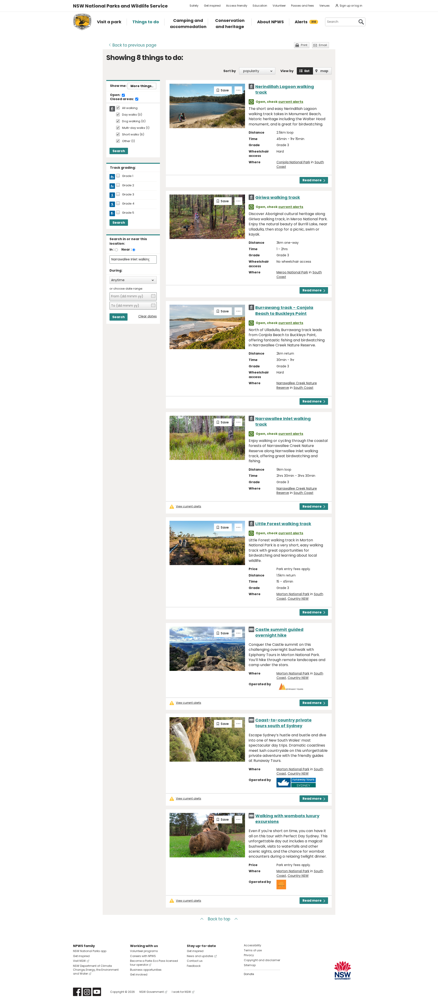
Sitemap (250, 965)
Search (118, 151)
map (324, 71)
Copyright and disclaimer (262, 960)
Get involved (138, 974)
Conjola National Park (293, 162)
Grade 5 (128, 213)
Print (304, 45)
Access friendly (236, 6)
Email (323, 45)
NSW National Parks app (89, 951)
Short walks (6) (133, 135)
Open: (115, 95)
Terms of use (253, 950)
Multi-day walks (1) (135, 128)
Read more (312, 180)
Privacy (249, 955)
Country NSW (298, 598)
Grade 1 (127, 176)
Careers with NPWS (143, 956)
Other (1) (128, 141)
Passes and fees (302, 6)
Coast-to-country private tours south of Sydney (283, 723)
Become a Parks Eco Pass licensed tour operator (154, 963)
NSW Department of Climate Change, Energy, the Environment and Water (96, 970)
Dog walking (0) (134, 121)
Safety (194, 6)
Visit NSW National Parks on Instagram (87, 992)
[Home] (82, 22)
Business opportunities (146, 970)
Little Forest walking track (283, 524)
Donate (249, 974)
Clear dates (147, 316)
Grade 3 (128, 194)
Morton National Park (292, 594)
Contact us (195, 961)
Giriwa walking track (277, 197)
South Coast (303, 387)
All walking (130, 108)
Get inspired (212, 6)
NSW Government (151, 992)
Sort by (229, 71)
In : (112, 249)
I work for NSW (181, 992)
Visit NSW (79, 961)
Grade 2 (128, 185)
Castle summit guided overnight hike (279, 632)
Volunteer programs (144, 951)
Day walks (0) (132, 115)
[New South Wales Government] (342, 970)
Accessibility (252, 945)
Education (260, 6)
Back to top (219, 919)
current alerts (290, 101)
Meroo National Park (292, 272)
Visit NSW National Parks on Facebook (77, 992)
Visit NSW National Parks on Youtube (97, 992)
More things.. (141, 86)
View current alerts (188, 506)
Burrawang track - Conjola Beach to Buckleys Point (284, 310)
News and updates (200, 956)
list (307, 71)
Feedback (194, 966)
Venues (324, 6)
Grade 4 (128, 204)
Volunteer (279, 6)
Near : (126, 249)
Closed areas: (122, 99)
